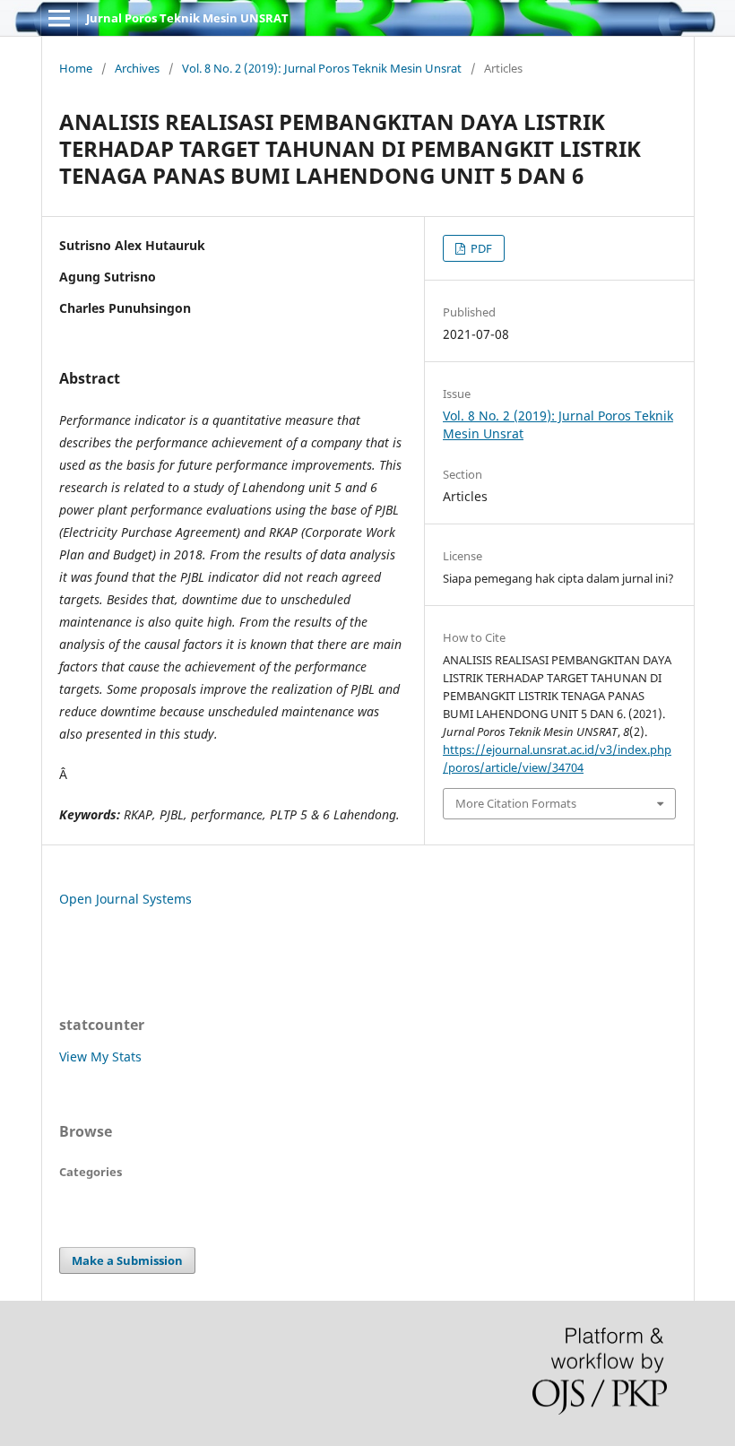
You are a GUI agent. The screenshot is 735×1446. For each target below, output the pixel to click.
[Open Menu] (59, 18)
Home (75, 68)
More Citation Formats (515, 803)
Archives (137, 68)
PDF (480, 248)
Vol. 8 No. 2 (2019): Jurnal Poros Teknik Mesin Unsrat (322, 68)
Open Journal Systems (125, 898)
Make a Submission (127, 1260)
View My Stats (100, 1056)
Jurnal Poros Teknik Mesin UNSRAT (187, 18)
